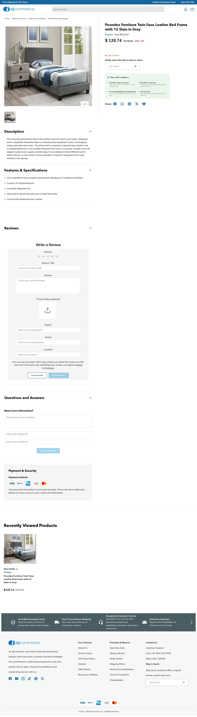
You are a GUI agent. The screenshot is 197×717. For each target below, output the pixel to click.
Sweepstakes (116, 680)
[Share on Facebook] (115, 103)
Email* (48, 337)
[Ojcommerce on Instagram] (23, 677)
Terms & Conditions (119, 674)
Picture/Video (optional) (48, 299)
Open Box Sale (117, 648)
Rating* (48, 252)
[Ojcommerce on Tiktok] (30, 677)
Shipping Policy (117, 664)
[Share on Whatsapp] (122, 103)
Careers (82, 664)
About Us (83, 648)
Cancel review (37, 375)
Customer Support (155, 648)
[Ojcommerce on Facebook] (10, 677)
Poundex (109, 34)
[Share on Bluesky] (144, 103)
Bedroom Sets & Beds (37, 19)
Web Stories (84, 669)
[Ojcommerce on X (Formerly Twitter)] (42, 677)
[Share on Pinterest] (129, 103)
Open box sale (187, 2)
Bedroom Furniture (19, 19)
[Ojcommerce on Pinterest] (36, 677)
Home (7, 19)
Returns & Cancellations (122, 669)
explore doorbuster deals (164, 2)
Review (48, 275)
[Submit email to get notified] (135, 66)
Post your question (48, 450)
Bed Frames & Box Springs (58, 19)
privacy (50, 368)
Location (48, 349)
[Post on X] (137, 103)
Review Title (48, 263)
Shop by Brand (117, 653)
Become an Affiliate (88, 674)
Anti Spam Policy (86, 658)
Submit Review (58, 375)
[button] (39, 256)
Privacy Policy (85, 653)
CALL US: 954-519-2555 (158, 653)
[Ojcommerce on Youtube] (17, 677)
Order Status (116, 658)
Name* (48, 325)
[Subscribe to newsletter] (183, 682)
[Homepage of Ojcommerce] (19, 9)
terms (79, 365)
